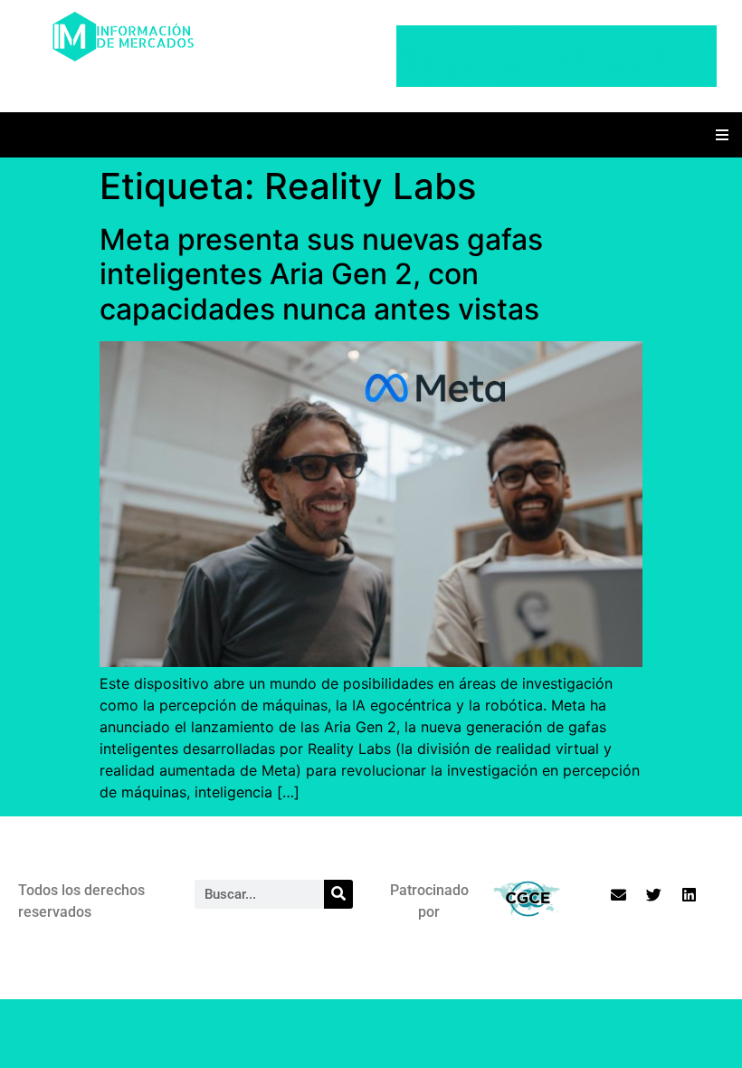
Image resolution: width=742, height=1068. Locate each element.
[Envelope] (618, 895)
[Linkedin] (688, 895)
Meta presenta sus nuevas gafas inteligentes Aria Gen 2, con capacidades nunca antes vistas (321, 274)
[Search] (338, 894)
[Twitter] (653, 895)
